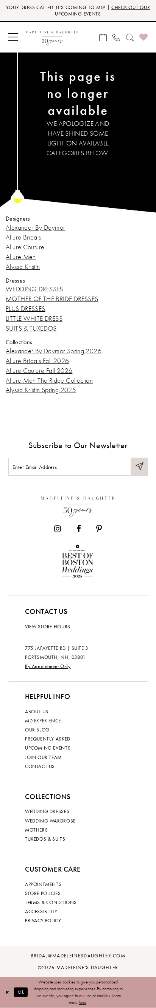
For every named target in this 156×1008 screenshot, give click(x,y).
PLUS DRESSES (25, 309)
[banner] (52, 37)
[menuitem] (12, 37)
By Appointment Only (48, 666)
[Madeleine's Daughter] (77, 505)
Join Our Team (43, 757)
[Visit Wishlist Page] (143, 37)
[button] (12, 37)
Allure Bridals (23, 237)
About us (36, 711)
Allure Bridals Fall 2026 (37, 361)
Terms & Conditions (51, 902)
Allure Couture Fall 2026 (39, 370)
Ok (21, 992)
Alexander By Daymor (35, 227)
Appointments (43, 884)
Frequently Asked (47, 739)
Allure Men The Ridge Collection (49, 380)
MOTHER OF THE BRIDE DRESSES (52, 299)
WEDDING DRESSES (34, 289)
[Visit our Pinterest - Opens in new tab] (99, 529)
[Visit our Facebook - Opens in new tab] (78, 529)
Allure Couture (25, 247)
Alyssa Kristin (23, 267)
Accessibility (41, 911)
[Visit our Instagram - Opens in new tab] (57, 529)
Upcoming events (47, 748)
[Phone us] (116, 37)
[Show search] (129, 37)
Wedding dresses (47, 811)
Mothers (36, 830)
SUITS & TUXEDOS (31, 328)
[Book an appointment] (102, 37)
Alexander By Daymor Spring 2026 (53, 351)
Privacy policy (43, 920)
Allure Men (21, 257)
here (82, 1002)
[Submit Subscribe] (139, 467)
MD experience (43, 720)
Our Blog (37, 730)
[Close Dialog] (7, 992)
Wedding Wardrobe (50, 821)
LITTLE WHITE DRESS (34, 318)
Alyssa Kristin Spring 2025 (41, 390)
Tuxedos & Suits (45, 839)
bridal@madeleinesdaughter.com (78, 955)
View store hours (47, 626)
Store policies (43, 893)
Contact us (40, 766)
